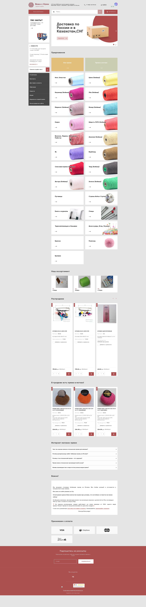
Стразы (100, 290)
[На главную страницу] (39, 4)
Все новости (33, 64)
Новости (32, 91)
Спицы (55, 290)
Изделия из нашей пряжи (37, 99)
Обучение (33, 87)
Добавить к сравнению (61, 342)
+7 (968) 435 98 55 (91, 4)
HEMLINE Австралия (103, 341)
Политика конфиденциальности (73, 590)
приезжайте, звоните (102, 508)
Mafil (63, 422)
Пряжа (77, 290)
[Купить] (68, 374)
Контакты (33, 79)
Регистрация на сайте (37, 103)
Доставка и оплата (36, 83)
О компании (33, 74)
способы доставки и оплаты (76, 508)
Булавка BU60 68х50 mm (60, 331)
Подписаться (86, 561)
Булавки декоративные (104, 331)
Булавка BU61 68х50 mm (82, 331)
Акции (31, 95)
